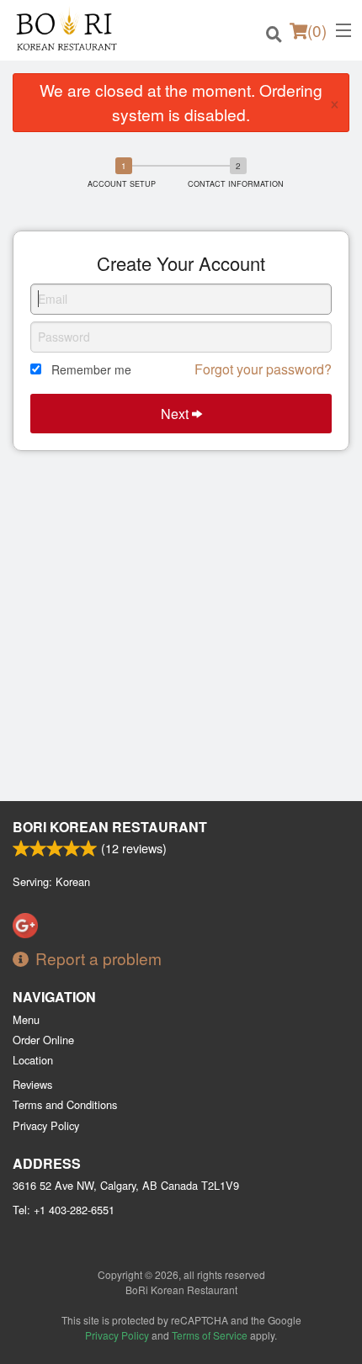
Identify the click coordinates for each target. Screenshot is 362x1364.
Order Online (43, 1040)
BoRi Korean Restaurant (110, 826)
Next (176, 413)
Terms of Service (210, 1335)
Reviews (32, 1084)
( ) (317, 30)
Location (33, 1060)
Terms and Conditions (65, 1104)
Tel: (63, 1210)
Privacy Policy (46, 1125)
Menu (26, 1019)
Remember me (91, 369)
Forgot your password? (263, 369)
